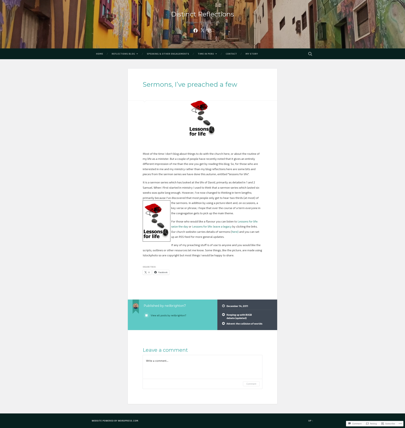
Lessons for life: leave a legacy (212, 226)
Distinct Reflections (202, 14)
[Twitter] (202, 30)
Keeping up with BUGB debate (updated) (239, 316)
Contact (231, 53)
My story (252, 53)
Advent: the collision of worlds (244, 323)
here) (235, 231)
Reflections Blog (123, 53)
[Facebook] (195, 30)
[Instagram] (209, 30)
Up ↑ (310, 420)
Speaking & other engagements (168, 53)
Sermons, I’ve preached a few (190, 84)
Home (99, 53)
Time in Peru (206, 53)
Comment (251, 383)
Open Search (310, 53)
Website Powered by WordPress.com (115, 420)
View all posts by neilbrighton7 (168, 315)
